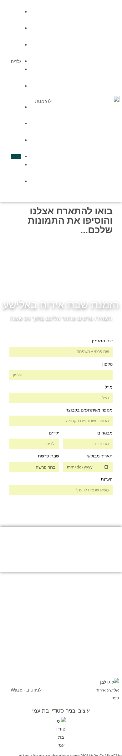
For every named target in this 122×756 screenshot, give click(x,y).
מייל (109, 386)
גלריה (16, 61)
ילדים (54, 432)
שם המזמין (102, 340)
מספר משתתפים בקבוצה (89, 409)
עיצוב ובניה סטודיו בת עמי (61, 711)
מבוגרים (105, 432)
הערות (107, 479)
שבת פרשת (48, 455)
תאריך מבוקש (100, 455)
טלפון (107, 364)
